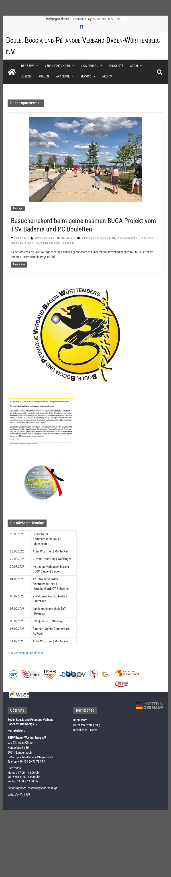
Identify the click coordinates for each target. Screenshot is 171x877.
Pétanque (44, 242)
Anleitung (86, 238)
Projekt (55, 242)
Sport (134, 65)
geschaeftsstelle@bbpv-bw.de (34, 757)
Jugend (26, 76)
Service (86, 76)
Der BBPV (27, 65)
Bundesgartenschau (127, 238)
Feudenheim (146, 238)
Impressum (80, 720)
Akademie (63, 76)
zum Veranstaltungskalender (25, 653)
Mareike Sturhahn (45, 238)
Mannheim (16, 242)
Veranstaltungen (57, 65)
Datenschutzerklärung (86, 725)
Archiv (107, 76)
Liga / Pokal (89, 65)
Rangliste (116, 65)
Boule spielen (100, 238)
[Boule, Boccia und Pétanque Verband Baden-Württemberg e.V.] (12, 72)
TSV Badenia (67, 242)
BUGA (112, 238)
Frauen (44, 76)
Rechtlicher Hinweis (85, 730)
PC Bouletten (31, 242)
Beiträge (17, 208)
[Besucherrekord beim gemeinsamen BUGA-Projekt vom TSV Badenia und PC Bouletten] (85, 159)
